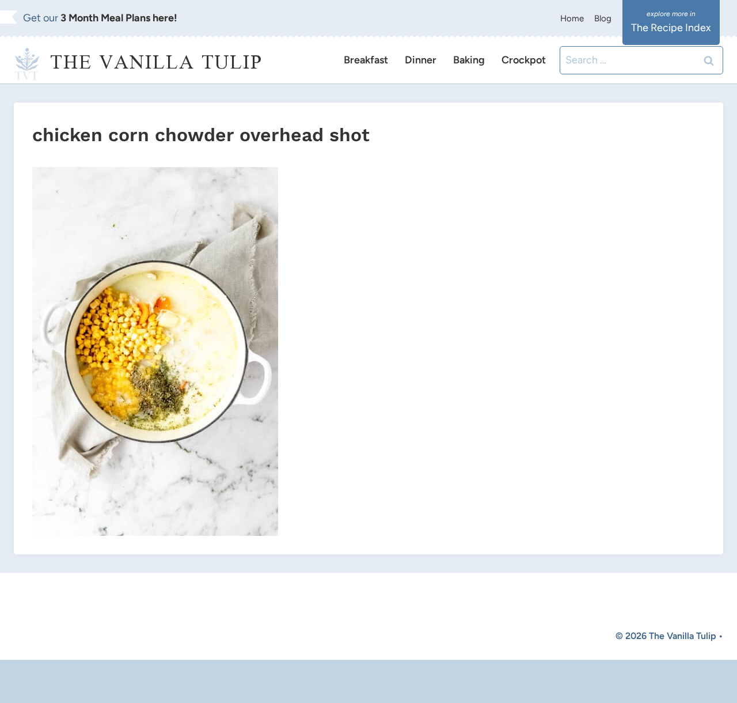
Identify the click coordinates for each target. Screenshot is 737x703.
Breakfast (366, 60)
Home (572, 18)
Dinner (420, 60)
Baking (469, 60)
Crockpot (524, 60)
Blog (602, 18)
